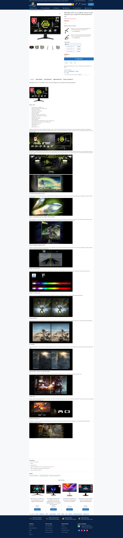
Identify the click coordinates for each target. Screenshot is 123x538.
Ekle (76, 31)
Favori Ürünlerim (65, 514)
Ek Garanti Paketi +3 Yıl (74, 51)
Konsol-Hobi (89, 8)
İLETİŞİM (91, 0)
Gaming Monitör (41, 10)
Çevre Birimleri (78, 8)
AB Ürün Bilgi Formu (35, 457)
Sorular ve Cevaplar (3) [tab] (68, 79)
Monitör (36, 10)
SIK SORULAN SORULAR (80, 0)
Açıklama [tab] (32, 79)
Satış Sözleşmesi (48, 510)
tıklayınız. (80, 74)
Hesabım (63, 508)
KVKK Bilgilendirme (49, 508)
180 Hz (47, 496)
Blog (30, 514)
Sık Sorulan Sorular (49, 514)
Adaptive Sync (86, 496)
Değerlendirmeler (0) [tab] (57, 79)
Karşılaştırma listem (65, 512)
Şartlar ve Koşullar (49, 512)
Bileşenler (57, 8)
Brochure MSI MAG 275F (55, 457)
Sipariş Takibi (64, 510)
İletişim (30, 512)
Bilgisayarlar (67, 8)
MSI (65, 16)
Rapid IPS (70, 496)
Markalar (31, 516)
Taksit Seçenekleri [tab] (48, 79)
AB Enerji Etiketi (45, 457)
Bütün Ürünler (34, 8)
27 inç (37, 496)
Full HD (62, 496)
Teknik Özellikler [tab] (39, 79)
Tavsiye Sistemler (46, 8)
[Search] (72, 4)
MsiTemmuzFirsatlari (78, 496)
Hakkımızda (31, 508)
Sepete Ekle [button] (37, 491)
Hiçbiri (68, 44)
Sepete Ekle (80, 59)
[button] (60, 13)
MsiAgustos (41, 496)
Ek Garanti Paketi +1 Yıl (74, 46)
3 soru (65, 23)
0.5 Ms (58, 496)
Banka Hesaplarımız (33, 510)
